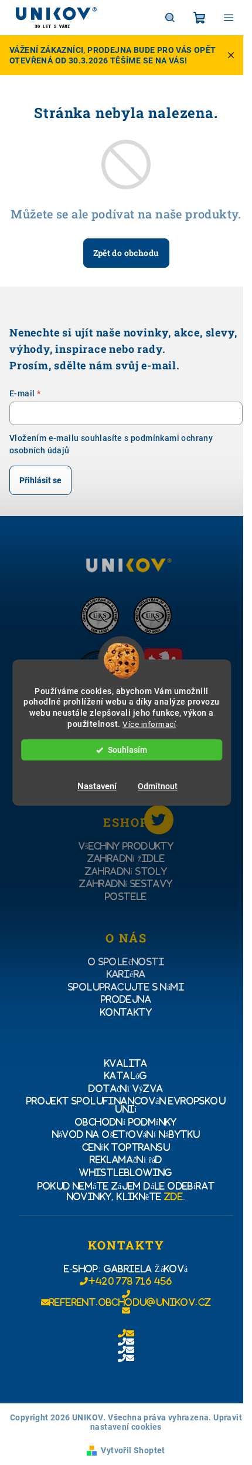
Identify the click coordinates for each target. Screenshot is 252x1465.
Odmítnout (158, 786)
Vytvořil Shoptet (133, 1450)
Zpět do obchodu (126, 252)
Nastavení (97, 786)
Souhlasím (127, 750)
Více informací (149, 724)
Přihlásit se (40, 480)
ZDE (173, 1197)
